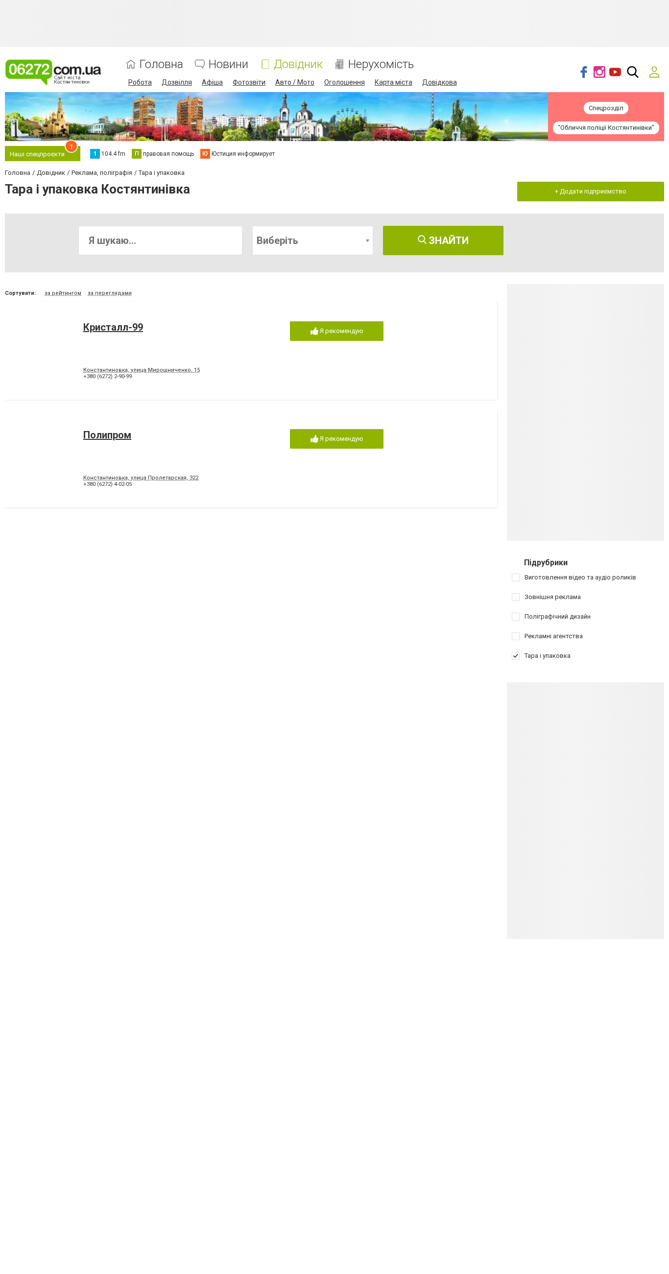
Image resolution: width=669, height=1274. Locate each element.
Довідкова (439, 82)
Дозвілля (177, 82)
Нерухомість (381, 64)
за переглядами (110, 293)
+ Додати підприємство (590, 191)
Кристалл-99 (113, 327)
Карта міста (393, 82)
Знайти (448, 240)
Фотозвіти (249, 82)
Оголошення (344, 82)
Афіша (212, 82)
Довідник (298, 64)
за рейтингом (63, 293)
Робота (140, 82)
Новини (228, 64)
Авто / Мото (294, 82)
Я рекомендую (340, 331)
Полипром (107, 435)
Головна (161, 64)
